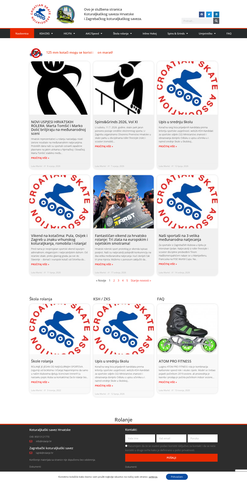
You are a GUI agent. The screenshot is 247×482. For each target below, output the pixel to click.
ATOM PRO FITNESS (175, 361)
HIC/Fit (68, 33)
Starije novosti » (141, 280)
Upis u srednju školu (176, 121)
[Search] (216, 21)
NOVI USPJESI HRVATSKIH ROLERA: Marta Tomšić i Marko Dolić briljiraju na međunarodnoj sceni (58, 127)
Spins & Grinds (176, 33)
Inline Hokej (150, 33)
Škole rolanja (42, 361)
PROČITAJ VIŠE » (40, 157)
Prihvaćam (177, 476)
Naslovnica (22, 33)
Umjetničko (205, 33)
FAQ (229, 33)
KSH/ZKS (44, 33)
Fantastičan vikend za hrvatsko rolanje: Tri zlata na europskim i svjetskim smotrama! (121, 239)
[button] (202, 14)
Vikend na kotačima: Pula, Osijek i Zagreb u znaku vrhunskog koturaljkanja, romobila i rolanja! (59, 239)
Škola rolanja (121, 33)
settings (153, 476)
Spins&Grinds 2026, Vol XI (116, 121)
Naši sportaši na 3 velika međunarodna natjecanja (180, 237)
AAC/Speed (92, 33)
